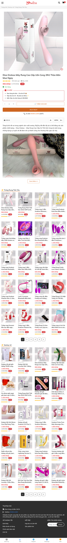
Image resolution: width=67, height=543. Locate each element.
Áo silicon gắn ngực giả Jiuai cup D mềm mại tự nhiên (7, 395)
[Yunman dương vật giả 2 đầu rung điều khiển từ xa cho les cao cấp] (59, 441)
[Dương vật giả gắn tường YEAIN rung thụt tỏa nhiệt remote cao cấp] (8, 354)
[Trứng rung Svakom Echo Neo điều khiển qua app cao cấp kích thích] (59, 199)
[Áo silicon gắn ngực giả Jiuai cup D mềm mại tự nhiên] (8, 383)
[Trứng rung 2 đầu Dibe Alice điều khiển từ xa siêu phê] (25, 257)
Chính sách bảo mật (9, 529)
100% (56, 120)
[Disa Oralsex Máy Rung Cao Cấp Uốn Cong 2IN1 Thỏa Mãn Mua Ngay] (33, 41)
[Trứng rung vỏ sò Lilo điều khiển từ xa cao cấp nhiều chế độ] (59, 315)
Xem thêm (32, 181)
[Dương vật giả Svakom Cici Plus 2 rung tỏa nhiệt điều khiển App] (25, 412)
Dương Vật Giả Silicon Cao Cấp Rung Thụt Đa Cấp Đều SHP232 (8, 424)
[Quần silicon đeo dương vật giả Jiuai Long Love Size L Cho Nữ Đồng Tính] (8, 441)
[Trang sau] (43, 339)
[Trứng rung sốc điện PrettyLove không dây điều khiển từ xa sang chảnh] (42, 286)
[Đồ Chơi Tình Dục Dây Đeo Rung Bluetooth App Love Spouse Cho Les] (25, 470)
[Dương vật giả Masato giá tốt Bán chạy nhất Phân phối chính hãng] (42, 383)
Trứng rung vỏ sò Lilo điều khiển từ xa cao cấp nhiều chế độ (58, 327)
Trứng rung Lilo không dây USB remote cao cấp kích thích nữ (8, 240)
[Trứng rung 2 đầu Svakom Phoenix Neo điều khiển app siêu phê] (25, 315)
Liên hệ (5, 532)
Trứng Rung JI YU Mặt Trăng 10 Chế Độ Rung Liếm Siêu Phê (59, 298)
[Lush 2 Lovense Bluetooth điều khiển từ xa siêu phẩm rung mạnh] (25, 286)
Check (60, 524)
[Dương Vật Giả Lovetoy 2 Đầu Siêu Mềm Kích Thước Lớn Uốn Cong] (8, 470)
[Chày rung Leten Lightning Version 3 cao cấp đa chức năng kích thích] (25, 441)
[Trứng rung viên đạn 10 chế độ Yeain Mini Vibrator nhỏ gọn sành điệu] (42, 257)
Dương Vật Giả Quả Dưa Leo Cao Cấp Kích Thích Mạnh (58, 364)
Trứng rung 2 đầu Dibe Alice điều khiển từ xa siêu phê (25, 269)
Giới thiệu (5, 523)
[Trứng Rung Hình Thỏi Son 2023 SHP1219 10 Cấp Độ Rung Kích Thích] (25, 199)
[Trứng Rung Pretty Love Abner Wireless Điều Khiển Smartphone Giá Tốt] (59, 257)
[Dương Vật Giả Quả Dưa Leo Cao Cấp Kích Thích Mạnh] (59, 354)
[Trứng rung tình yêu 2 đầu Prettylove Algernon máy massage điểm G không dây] (59, 228)
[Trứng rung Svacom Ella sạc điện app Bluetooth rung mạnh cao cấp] (8, 315)
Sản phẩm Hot (29, 526)
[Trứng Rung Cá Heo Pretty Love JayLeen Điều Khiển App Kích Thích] (42, 315)
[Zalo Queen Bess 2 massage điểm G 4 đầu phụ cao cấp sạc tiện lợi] (59, 383)
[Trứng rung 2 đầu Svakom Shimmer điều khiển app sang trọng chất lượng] (42, 199)
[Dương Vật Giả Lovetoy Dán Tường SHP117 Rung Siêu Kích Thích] (25, 354)
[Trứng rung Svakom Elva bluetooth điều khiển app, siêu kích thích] (42, 228)
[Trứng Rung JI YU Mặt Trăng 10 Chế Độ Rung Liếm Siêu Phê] (59, 286)
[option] (33, 41)
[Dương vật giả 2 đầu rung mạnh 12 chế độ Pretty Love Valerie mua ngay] (42, 470)
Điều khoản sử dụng (9, 526)
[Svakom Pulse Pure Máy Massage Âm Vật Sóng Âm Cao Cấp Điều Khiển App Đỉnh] (59, 412)
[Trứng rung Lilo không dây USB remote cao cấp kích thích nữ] (8, 228)
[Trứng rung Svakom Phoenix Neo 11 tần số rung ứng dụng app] (8, 286)
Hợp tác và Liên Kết (31, 523)
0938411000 (35, 113)
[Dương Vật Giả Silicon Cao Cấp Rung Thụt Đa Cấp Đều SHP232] (8, 412)
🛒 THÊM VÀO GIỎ (40, 104)
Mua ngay (33, 110)
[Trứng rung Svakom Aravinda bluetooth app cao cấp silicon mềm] (8, 257)
